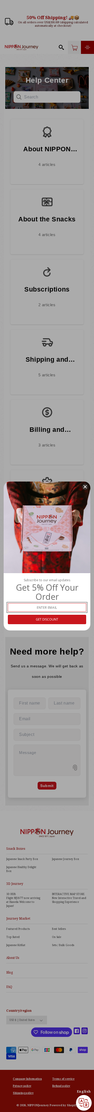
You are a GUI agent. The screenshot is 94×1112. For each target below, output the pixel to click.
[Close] (85, 487)
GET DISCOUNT (47, 619)
